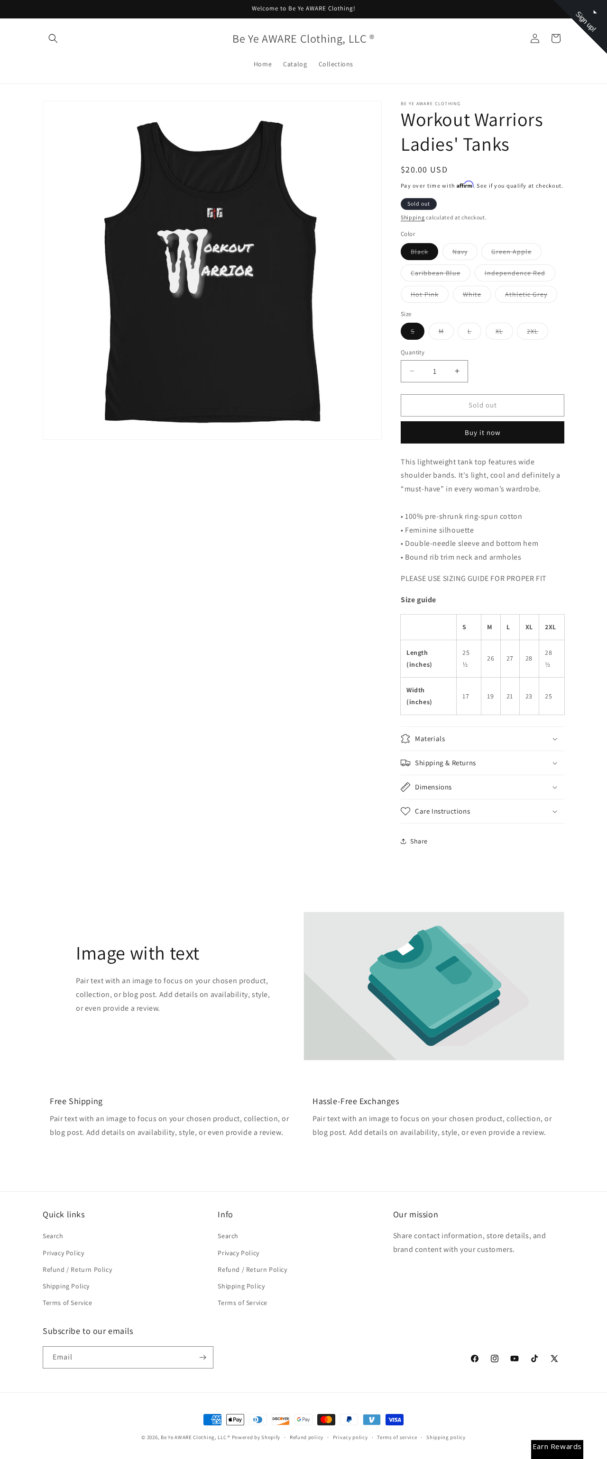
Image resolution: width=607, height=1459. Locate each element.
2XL (537, 333)
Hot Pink (430, 296)
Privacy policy (350, 1437)
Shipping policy (446, 1437)
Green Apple (516, 253)
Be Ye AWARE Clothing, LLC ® (195, 1437)
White (477, 296)
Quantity (412, 352)
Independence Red (520, 274)
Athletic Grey (531, 296)
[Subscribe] (202, 1357)
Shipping (413, 217)
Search (53, 1236)
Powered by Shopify (256, 1437)
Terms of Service (67, 1302)
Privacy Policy (63, 1253)
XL (504, 333)
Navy (465, 253)
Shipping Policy (66, 1286)
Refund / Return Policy (77, 1269)
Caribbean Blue (440, 274)
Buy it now (483, 432)
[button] (53, 38)
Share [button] (419, 841)
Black (424, 253)
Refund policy (306, 1437)
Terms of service (397, 1437)
